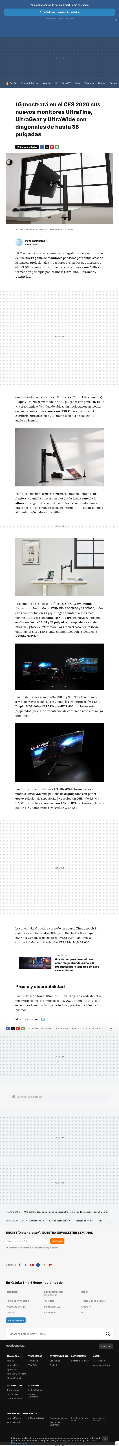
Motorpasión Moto (101, 1365)
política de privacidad (48, 1247)
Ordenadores (46, 1028)
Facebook (42, 147)
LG (56, 83)
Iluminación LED (52, 1306)
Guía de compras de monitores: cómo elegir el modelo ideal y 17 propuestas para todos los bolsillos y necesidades (77, 964)
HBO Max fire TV (36, 1220)
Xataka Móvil (13, 1365)
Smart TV (66, 83)
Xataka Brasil (13, 1422)
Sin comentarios (28, 146)
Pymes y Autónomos (34, 1395)
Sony (77, 83)
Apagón (47, 83)
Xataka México (14, 1417)
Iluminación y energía (18, 1300)
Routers (11, 1312)
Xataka (10, 1360)
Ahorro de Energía (16, 1306)
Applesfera (12, 1369)
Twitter (47, 147)
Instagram (37, 1264)
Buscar (108, 1334)
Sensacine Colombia (55, 1423)
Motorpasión (99, 1360)
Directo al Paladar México (79, 1419)
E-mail (57, 147)
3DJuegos (33, 1360)
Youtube (31, 1264)
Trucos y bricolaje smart (93, 1300)
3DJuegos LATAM (36, 1417)
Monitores (63, 1028)
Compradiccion (14, 1398)
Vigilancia (89, 83)
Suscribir (57, 1241)
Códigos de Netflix (84, 1220)
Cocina (113, 83)
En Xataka (62, 955)
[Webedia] (15, 1345)
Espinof (53, 1365)
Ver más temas (16, 1320)
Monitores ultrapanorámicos (88, 1028)
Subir (104, 1346)
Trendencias (13, 1389)
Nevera (101, 83)
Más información (19, 1442)
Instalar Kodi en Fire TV (60, 1220)
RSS (44, 1264)
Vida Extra (33, 1365)
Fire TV (13, 83)
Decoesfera (12, 1394)
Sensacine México (59, 1417)
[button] (36, 240)
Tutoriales (49, 1300)
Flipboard (52, 147)
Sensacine (55, 1360)
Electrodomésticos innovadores (54, 1293)
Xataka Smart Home (16, 1373)
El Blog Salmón (35, 1389)
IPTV (100, 1220)
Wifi (83, 1312)
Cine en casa (50, 1312)
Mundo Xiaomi (14, 1378)
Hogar (84, 1291)
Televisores (13, 1291)
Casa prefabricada (30, 83)
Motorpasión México (99, 1419)
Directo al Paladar (79, 1360)
